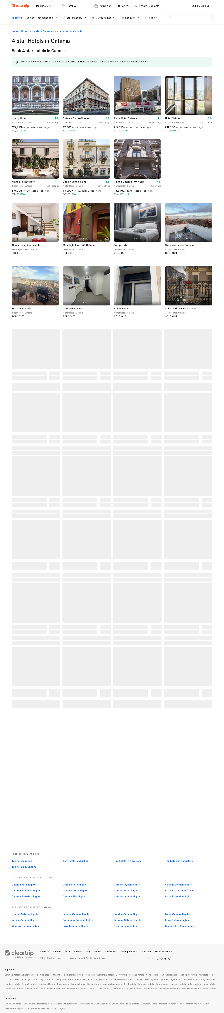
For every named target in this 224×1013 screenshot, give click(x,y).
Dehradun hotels (146, 984)
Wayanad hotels (134, 988)
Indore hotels (194, 984)
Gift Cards (146, 951)
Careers (57, 951)
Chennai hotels (141, 979)
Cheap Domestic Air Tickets (125, 1003)
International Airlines (35, 1008)
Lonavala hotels (12, 975)
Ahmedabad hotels (112, 984)
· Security (73, 958)
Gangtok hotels (78, 984)
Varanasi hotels (136, 975)
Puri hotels (90, 975)
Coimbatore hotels (14, 988)
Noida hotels (209, 984)
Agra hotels (176, 979)
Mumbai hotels (206, 975)
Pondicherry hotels (84, 979)
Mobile (97, 951)
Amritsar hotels (191, 979)
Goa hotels (45, 975)
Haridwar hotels (12, 984)
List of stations (102, 1003)
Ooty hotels (121, 975)
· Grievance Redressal (97, 958)
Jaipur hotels (59, 975)
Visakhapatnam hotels (169, 988)
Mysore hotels (48, 979)
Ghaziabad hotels (70, 988)
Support (78, 951)
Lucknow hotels (178, 984)
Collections (110, 951)
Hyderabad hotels (159, 979)
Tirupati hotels (29, 984)
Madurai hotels (88, 988)
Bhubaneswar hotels (50, 988)
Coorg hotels (162, 984)
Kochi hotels (104, 988)
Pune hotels (63, 984)
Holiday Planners (163, 951)
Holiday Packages (56, 1008)
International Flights (14, 1008)
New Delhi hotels (105, 975)
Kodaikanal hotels (46, 984)
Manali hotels (209, 988)
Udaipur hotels (12, 979)
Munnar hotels (32, 988)
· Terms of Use (82, 958)
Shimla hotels (102, 979)
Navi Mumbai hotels (191, 988)
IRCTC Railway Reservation (64, 1003)
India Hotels (43, 1003)
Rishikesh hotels (75, 975)
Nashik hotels (118, 988)
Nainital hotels (153, 975)
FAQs (67, 951)
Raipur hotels (150, 988)
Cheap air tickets (13, 1003)
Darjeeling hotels (189, 975)
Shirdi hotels (130, 984)
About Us (44, 951)
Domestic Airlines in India (171, 1003)
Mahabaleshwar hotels (121, 979)
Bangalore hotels (65, 979)
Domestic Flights (149, 1003)
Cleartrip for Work (129, 951)
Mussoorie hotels (170, 975)
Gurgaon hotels (208, 979)
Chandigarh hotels (30, 979)
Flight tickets (29, 1003)
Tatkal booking (86, 1003)
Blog (88, 951)
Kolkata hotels (94, 984)
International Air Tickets (197, 1003)
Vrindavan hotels (30, 975)
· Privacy (64, 958)
